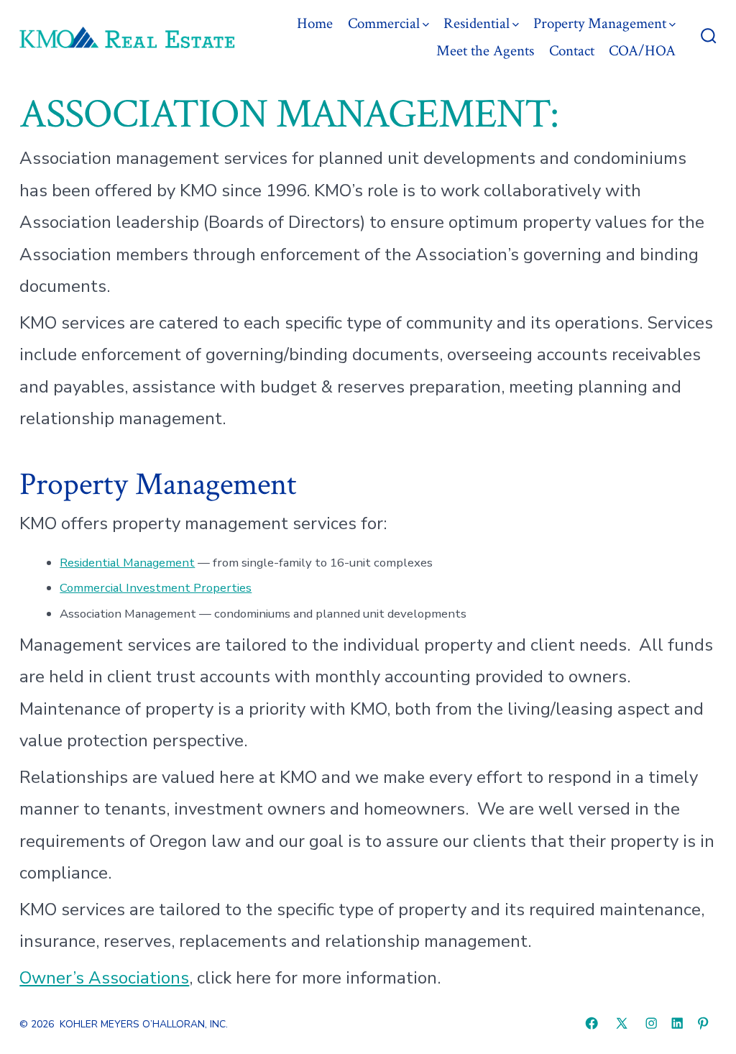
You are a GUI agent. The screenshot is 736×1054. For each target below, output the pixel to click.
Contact (571, 50)
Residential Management (127, 562)
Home (315, 23)
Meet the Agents (485, 50)
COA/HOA (642, 50)
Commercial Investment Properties (156, 587)
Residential (476, 23)
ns (179, 977)
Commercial (384, 23)
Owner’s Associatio (94, 977)
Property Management (599, 23)
